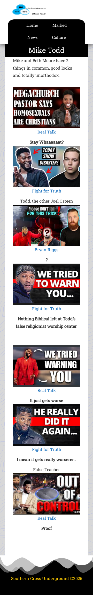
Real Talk (46, 132)
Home (32, 25)
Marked (59, 25)
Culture (59, 37)
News (32, 37)
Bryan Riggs (46, 249)
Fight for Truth (46, 191)
